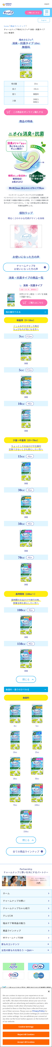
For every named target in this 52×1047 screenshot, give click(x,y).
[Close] (49, 991)
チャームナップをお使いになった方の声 (26, 267)
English (44, 20)
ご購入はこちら (33, 12)
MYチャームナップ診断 (13, 937)
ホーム (6, 893)
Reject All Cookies (26, 1034)
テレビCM (8, 915)
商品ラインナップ (12, 930)
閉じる (26, 679)
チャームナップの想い (14, 900)
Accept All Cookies (26, 1042)
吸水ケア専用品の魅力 (14, 923)
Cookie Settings (26, 1026)
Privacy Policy (38, 1011)
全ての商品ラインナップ (26, 851)
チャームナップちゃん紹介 (16, 908)
